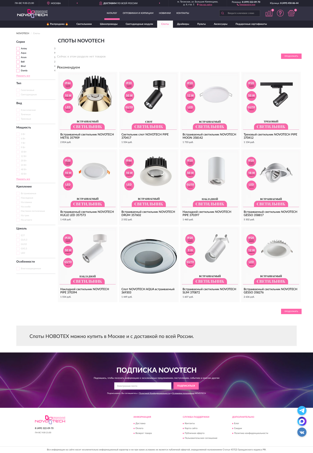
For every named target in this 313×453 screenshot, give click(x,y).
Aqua (23, 53)
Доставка (140, 423)
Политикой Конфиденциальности (154, 393)
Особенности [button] (25, 261)
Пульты (201, 24)
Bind (23, 66)
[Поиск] (222, 13)
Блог (236, 423)
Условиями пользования (183, 393)
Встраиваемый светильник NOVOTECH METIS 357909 (87, 136)
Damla (24, 71)
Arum (24, 57)
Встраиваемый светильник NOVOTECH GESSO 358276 (270, 291)
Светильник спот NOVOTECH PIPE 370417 (145, 136)
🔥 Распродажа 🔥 (57, 24)
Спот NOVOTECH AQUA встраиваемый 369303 (147, 291)
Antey (24, 48)
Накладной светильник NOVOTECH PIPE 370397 (207, 214)
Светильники (84, 24)
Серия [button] (20, 41)
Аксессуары (220, 24)
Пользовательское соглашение (201, 438)
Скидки (238, 428)
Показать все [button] (23, 76)
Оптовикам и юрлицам (138, 13)
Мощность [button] (23, 127)
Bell (22, 62)
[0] (291, 13)
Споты (165, 24)
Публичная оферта (194, 433)
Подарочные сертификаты (251, 24)
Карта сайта (191, 428)
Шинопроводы (109, 24)
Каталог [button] (112, 13)
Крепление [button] (24, 186)
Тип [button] (18, 83)
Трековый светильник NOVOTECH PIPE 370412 (270, 136)
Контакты (182, 13)
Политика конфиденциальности (251, 433)
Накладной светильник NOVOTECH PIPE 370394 (84, 291)
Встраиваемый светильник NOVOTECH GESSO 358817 (270, 214)
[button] (246, 4)
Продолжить (291, 56)
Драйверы (183, 24)
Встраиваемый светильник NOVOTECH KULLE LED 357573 (87, 214)
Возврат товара (143, 433)
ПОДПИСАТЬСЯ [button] (186, 386)
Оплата (139, 428)
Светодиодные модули (139, 24)
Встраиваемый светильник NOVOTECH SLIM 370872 (209, 291)
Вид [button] (19, 103)
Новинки (165, 13)
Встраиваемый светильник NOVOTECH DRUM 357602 (148, 214)
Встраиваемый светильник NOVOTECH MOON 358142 (209, 136)
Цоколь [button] (21, 228)
